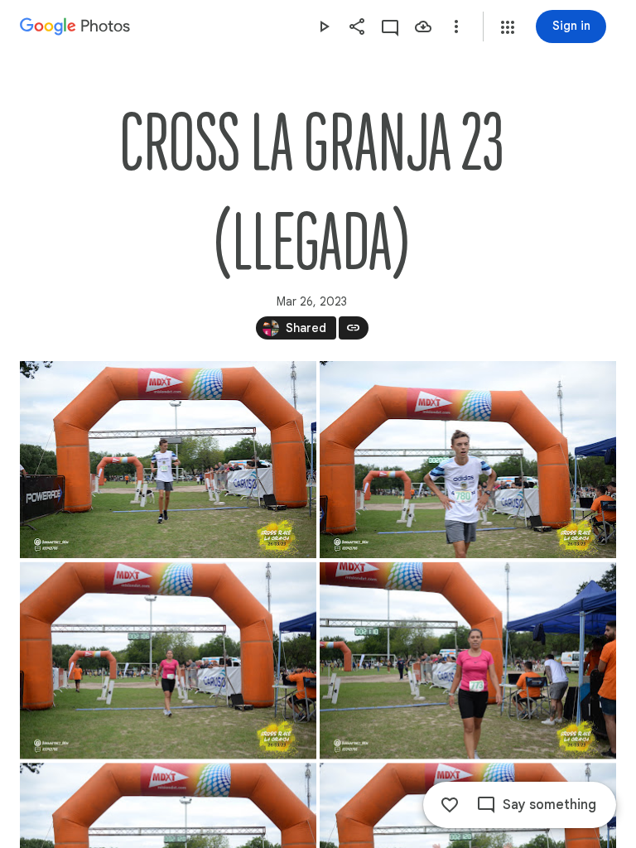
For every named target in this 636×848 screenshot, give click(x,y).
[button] (507, 27)
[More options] (456, 26)
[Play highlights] (324, 26)
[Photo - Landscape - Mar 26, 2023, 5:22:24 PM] (468, 660)
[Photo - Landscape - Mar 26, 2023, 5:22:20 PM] (168, 660)
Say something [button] (549, 805)
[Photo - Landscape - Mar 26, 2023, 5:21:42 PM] (468, 459)
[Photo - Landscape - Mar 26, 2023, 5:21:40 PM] (168, 459)
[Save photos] (423, 26)
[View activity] (390, 26)
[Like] (449, 805)
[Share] (356, 26)
